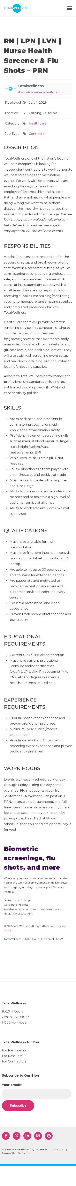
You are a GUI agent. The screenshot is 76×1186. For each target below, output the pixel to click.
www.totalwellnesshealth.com (40, 92)
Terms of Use (9, 1153)
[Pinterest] (49, 1136)
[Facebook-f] (6, 1136)
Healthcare (37, 123)
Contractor (37, 134)
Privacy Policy (60, 1149)
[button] (69, 8)
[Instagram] (38, 1136)
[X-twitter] (16, 1136)
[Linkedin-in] (27, 1136)
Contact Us (24, 1153)
